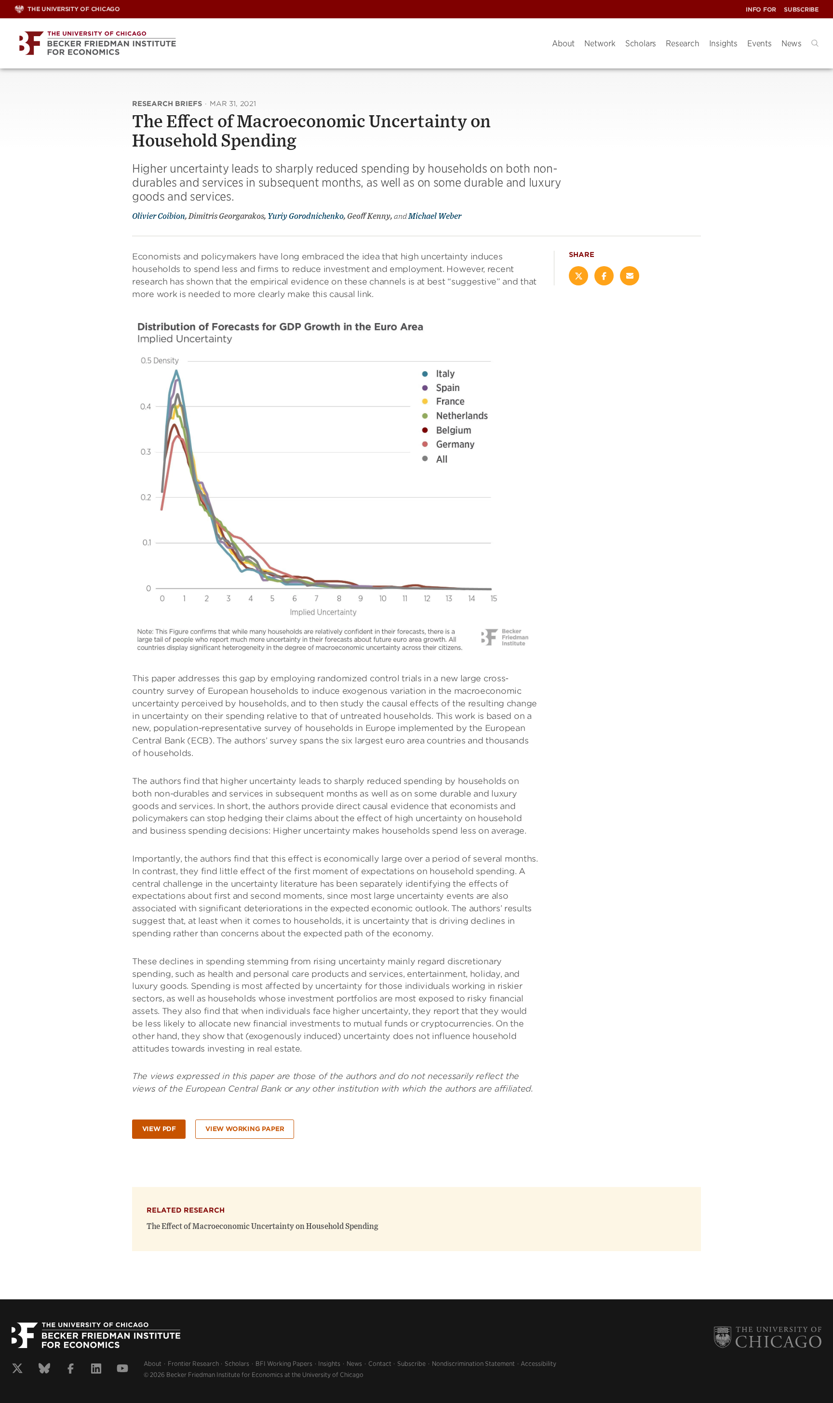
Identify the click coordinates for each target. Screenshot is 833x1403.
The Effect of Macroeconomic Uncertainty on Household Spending (262, 1226)
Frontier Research (193, 1363)
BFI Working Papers (283, 1363)
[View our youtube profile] (122, 1370)
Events (759, 43)
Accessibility (538, 1363)
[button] (815, 43)
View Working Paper (244, 1129)
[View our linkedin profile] (96, 1370)
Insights (723, 43)
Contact (379, 1363)
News (791, 43)
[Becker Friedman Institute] (275, 43)
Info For (761, 9)
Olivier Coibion (158, 216)
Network (600, 43)
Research (682, 43)
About (563, 43)
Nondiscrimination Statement (473, 1363)
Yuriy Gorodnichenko (306, 216)
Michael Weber (434, 216)
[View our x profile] (17, 1370)
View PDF (159, 1129)
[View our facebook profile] (71, 1370)
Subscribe (801, 9)
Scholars (640, 43)
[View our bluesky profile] (44, 1370)
